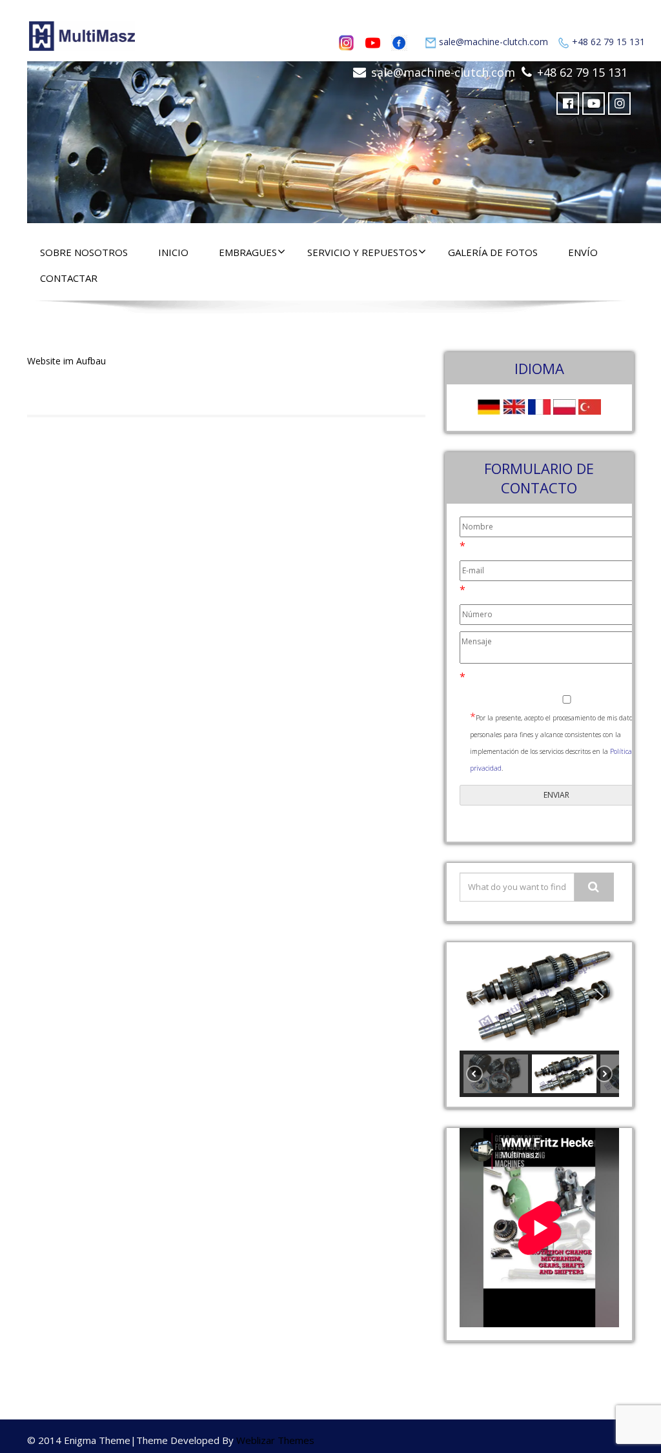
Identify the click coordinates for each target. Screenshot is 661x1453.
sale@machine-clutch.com (493, 41)
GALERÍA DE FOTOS (493, 252)
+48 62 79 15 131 (608, 41)
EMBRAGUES (248, 252)
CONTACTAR (68, 278)
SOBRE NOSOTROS (84, 252)
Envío (583, 252)
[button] (479, 996)
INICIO (173, 252)
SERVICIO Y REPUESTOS (362, 252)
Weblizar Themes (275, 1440)
